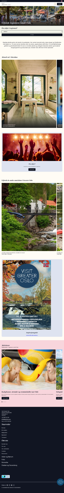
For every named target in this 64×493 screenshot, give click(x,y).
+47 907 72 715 (5, 417)
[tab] (3, 401)
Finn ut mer (5, 398)
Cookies (4, 451)
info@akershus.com (6, 419)
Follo (3, 459)
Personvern (4, 453)
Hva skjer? (32, 169)
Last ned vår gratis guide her (32, 335)
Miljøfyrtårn (4, 432)
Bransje (3, 427)
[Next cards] (60, 94)
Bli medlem (4, 430)
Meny (59, 4)
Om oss (3, 446)
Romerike (5, 462)
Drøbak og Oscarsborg (9, 465)
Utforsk (32, 34)
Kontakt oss (5, 444)
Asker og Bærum (7, 457)
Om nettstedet (5, 448)
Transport (4, 437)
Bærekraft (4, 435)
